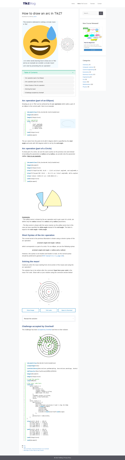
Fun (24, 445)
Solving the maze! (31, 89)
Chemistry (86, 64)
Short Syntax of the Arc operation (35, 85)
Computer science (88, 67)
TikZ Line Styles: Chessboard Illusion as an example (36, 448)
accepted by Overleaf (45, 329)
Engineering (86, 77)
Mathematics (86, 84)
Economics (86, 72)
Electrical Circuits (88, 74)
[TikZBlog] (29, 3)
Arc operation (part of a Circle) (34, 81)
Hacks (84, 82)
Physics (85, 87)
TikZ (25, 447)
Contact (100, 3)
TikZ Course (82, 3)
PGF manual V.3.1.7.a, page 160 (52, 256)
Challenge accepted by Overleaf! (35, 92)
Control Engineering (88, 69)
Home (73, 3)
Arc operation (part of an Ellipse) (35, 78)
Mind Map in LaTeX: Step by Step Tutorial (33, 450)
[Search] (101, 13)
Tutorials (92, 3)
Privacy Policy (67, 457)
